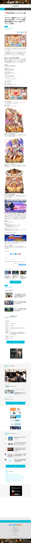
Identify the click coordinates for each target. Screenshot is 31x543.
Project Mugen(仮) (8, 478)
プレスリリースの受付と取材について (15, 530)
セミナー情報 (22, 9)
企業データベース (9, 9)
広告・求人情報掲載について (15, 529)
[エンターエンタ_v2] (16, 354)
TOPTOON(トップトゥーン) (9, 476)
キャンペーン (7, 15)
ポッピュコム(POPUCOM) (21, 476)
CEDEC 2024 (15, 476)
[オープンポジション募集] (15, 12)
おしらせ (15, 533)
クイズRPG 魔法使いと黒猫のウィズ (9, 28)
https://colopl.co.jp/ (12, 317)
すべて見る (15, 282)
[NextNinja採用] (16, 491)
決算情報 (27, 9)
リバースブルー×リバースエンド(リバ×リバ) (17, 478)
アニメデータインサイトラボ (16, 474)
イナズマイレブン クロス (9, 474)
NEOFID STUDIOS (8, 481)
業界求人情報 (16, 9)
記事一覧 (2, 9)
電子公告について (15, 532)
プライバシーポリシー (15, 535)
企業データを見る (15, 342)
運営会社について (15, 527)
